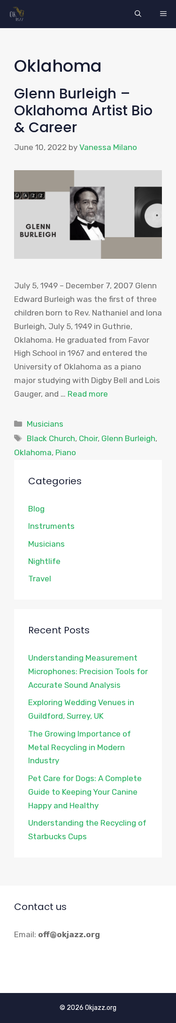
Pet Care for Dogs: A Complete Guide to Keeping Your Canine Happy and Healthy (85, 792)
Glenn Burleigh (128, 438)
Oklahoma (33, 452)
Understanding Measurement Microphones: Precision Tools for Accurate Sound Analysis (88, 671)
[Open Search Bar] (138, 14)
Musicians (45, 424)
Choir (88, 438)
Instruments (51, 526)
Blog (36, 508)
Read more (88, 394)
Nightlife (44, 561)
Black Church (51, 438)
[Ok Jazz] (18, 14)
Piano (65, 452)
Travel (39, 578)
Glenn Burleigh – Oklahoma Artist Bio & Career (83, 110)
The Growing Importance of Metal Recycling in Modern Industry (79, 747)
